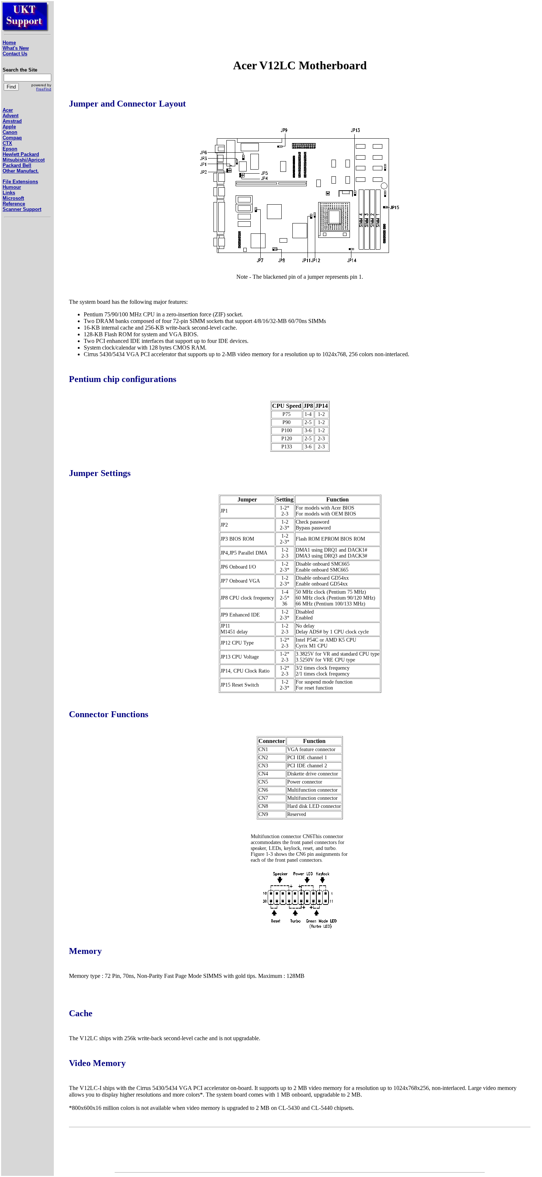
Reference (14, 203)
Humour (12, 187)
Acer (8, 110)
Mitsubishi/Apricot (24, 160)
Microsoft (13, 198)
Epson (10, 149)
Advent (10, 115)
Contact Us (15, 53)
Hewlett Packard (21, 154)
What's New (16, 48)
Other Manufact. (21, 171)
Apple (9, 126)
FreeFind (43, 89)
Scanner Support (22, 209)
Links (9, 192)
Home (9, 42)
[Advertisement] (25, 351)
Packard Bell (17, 165)
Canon (10, 132)
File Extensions (20, 181)
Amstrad (12, 121)
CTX (7, 143)
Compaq (12, 137)
